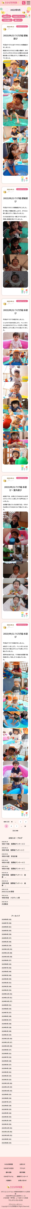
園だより (17, 20)
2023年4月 (5, 1068)
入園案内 (8, 1180)
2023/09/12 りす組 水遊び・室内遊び (15, 488)
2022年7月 (5, 1102)
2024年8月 (5, 1009)
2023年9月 (5, 1050)
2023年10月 (5, 1046)
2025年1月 (5, 990)
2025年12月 (5, 949)
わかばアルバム (18, 16)
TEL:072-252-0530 (15, 1200)
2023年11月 (5, 1042)
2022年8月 (5, 1098)
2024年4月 (5, 1024)
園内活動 (8, 1172)
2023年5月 (5, 1065)
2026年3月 (5, 938)
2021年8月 (5, 1143)
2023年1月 (5, 1080)
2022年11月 (5, 1087)
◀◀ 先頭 (6, 822)
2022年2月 (5, 1120)
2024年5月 (5, 1020)
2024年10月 (5, 1001)
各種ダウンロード (22, 1176)
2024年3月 (5, 1027)
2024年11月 (5, 998)
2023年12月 (5, 1038)
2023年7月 (5, 1057)
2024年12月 (5, 994)
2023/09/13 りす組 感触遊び (15, 200)
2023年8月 (5, 1053)
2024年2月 (5, 1031)
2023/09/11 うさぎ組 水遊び (15, 635)
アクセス (22, 1168)
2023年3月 (5, 1072)
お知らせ (6, 16)
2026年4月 (5, 934)
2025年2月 (5, 986)
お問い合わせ (22, 1180)
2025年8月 (5, 964)
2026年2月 (5, 942)
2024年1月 (5, 1035)
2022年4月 (5, 1113)
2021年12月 (5, 1128)
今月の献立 (6, 20)
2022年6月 (5, 1106)
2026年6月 (5, 927)
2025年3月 (5, 983)
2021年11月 (5, 1132)
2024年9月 (5, 1005)
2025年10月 (5, 957)
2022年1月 (5, 1124)
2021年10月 (5, 1135)
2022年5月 (5, 1109)
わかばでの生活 (8, 1168)
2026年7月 (5, 923)
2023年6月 (5, 1061)
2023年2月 (5, 1076)
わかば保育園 (8, 1164)
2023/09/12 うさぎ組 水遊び (15, 312)
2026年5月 (5, 930)
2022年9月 (5, 1094)
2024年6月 (5, 1016)
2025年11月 (5, 953)
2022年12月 (5, 1083)
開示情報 (22, 1172)
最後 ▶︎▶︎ (15, 831)
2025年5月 (5, 975)
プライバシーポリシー (15, 1204)
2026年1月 (5, 945)
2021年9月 (5, 1139)
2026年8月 (5, 919)
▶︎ (25, 826)
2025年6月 (5, 971)
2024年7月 (5, 1012)
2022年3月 (5, 1117)
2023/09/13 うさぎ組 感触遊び (15, 37)
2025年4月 (5, 979)
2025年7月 (5, 968)
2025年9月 (5, 960)
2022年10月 (5, 1091)
